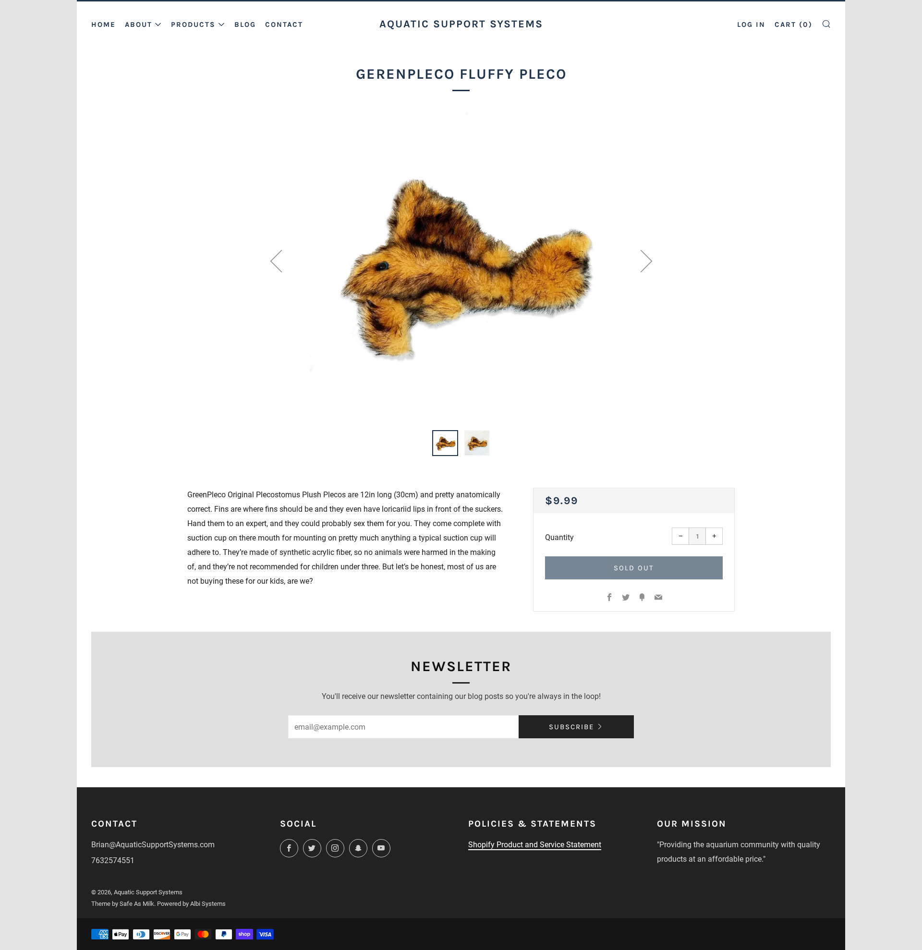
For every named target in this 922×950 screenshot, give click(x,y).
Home (103, 24)
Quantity (559, 537)
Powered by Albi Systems (191, 903)
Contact (284, 24)
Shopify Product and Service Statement (534, 844)
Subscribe (571, 726)
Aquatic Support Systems (461, 23)
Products (193, 24)
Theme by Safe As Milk (122, 903)
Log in (751, 24)
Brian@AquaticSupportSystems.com (153, 844)
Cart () (794, 24)
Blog (245, 24)
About (138, 24)
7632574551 (112, 860)
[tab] (445, 443)
